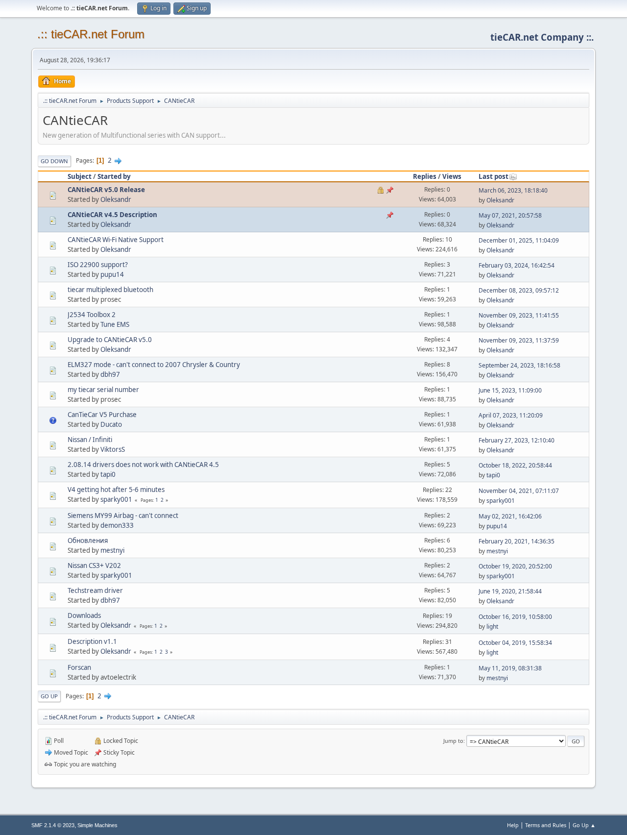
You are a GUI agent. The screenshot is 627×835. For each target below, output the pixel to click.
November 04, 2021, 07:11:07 (519, 491)
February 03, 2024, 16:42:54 (517, 265)
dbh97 (110, 374)
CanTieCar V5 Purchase (102, 414)
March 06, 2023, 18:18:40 (513, 190)
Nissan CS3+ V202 (94, 565)
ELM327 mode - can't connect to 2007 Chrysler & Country (154, 364)
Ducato (111, 424)
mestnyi (112, 550)
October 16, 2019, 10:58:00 (515, 617)
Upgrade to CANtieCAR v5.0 (110, 339)
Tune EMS (114, 324)
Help (513, 825)
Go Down (54, 161)
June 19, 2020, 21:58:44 (510, 591)
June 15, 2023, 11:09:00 (510, 390)
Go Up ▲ (584, 825)
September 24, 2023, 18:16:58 (519, 365)
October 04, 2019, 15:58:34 (515, 643)
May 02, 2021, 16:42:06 (510, 516)
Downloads (84, 615)
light (492, 626)
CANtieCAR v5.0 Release (106, 189)
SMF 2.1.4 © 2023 (52, 825)
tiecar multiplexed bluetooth (110, 289)
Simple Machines (97, 825)
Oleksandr (115, 199)
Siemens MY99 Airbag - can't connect (123, 515)
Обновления (88, 540)
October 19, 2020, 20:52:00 (515, 566)
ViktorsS (112, 449)
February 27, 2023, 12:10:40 (517, 440)
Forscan (79, 667)
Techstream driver (95, 590)
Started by (114, 176)
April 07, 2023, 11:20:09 (511, 415)
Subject (80, 176)
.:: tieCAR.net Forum (91, 34)
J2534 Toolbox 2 (92, 314)
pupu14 (112, 274)
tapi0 (108, 474)
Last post (493, 176)
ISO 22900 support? (98, 264)
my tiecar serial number (103, 389)
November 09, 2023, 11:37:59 (519, 340)
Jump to (453, 740)
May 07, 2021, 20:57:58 (510, 215)
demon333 (117, 525)
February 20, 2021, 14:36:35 (517, 541)
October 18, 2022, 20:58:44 (515, 465)
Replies (424, 176)
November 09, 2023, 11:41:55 (519, 315)
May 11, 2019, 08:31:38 (510, 668)
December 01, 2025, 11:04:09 (519, 240)
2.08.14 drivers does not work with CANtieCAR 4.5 (143, 464)
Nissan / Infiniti (90, 439)
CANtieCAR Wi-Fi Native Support (116, 239)
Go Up (49, 696)
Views (451, 176)
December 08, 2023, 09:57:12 (519, 290)
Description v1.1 (92, 641)
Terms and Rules (545, 825)
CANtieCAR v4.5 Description (112, 214)
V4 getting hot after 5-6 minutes (116, 489)
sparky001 (116, 499)
